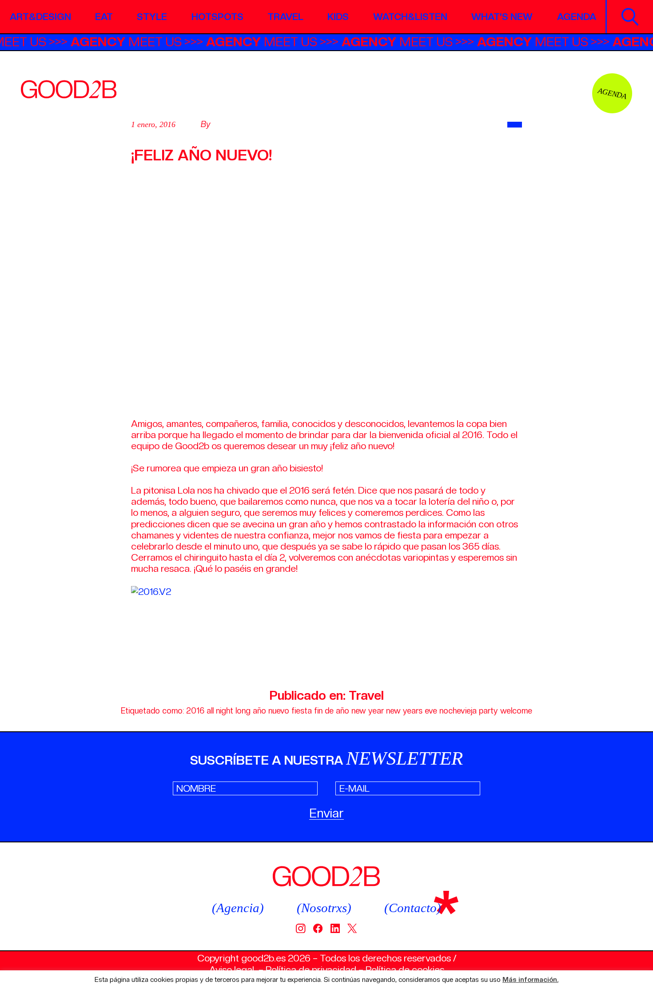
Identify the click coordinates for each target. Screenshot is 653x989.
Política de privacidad (311, 969)
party (488, 710)
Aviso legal (231, 969)
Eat (104, 16)
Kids (338, 16)
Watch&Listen (410, 16)
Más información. (530, 980)
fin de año (331, 710)
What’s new (502, 16)
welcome (516, 710)
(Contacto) (412, 908)
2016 (195, 710)
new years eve (411, 710)
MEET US (136, 41)
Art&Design (40, 16)
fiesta (301, 710)
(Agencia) (238, 908)
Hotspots (217, 16)
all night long (229, 710)
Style (152, 16)
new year (367, 710)
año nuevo (271, 710)
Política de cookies (405, 969)
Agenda (576, 16)
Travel (285, 16)
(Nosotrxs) (324, 908)
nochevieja (458, 710)
